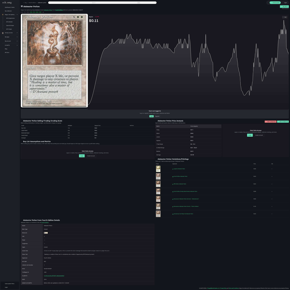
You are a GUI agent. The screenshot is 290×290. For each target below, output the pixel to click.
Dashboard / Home (9, 7)
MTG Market (9, 22)
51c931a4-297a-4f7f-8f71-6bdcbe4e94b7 (54, 275)
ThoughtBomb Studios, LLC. (213, 288)
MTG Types (9, 29)
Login (6, 287)
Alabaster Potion (48, 10)
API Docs (7, 52)
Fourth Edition (59, 10)
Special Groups (10, 25)
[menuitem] (10, 7)
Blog (6, 49)
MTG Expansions (10, 18)
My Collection (8, 11)
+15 (43, 12)
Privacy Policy (223, 288)
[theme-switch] (268, 2)
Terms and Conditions (234, 288)
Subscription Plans (9, 283)
